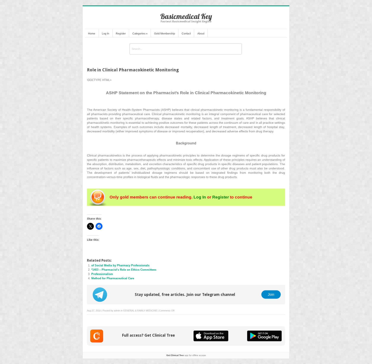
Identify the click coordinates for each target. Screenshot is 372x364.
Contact (186, 33)
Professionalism (102, 274)
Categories (139, 33)
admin (117, 310)
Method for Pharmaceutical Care (112, 278)
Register (121, 33)
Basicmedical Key (186, 16)
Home (91, 33)
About (200, 33)
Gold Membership (164, 33)
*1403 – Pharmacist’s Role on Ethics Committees (123, 269)
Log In (105, 33)
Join (271, 294)
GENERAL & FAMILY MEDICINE (140, 310)
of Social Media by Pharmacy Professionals (120, 265)
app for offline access (186, 355)
